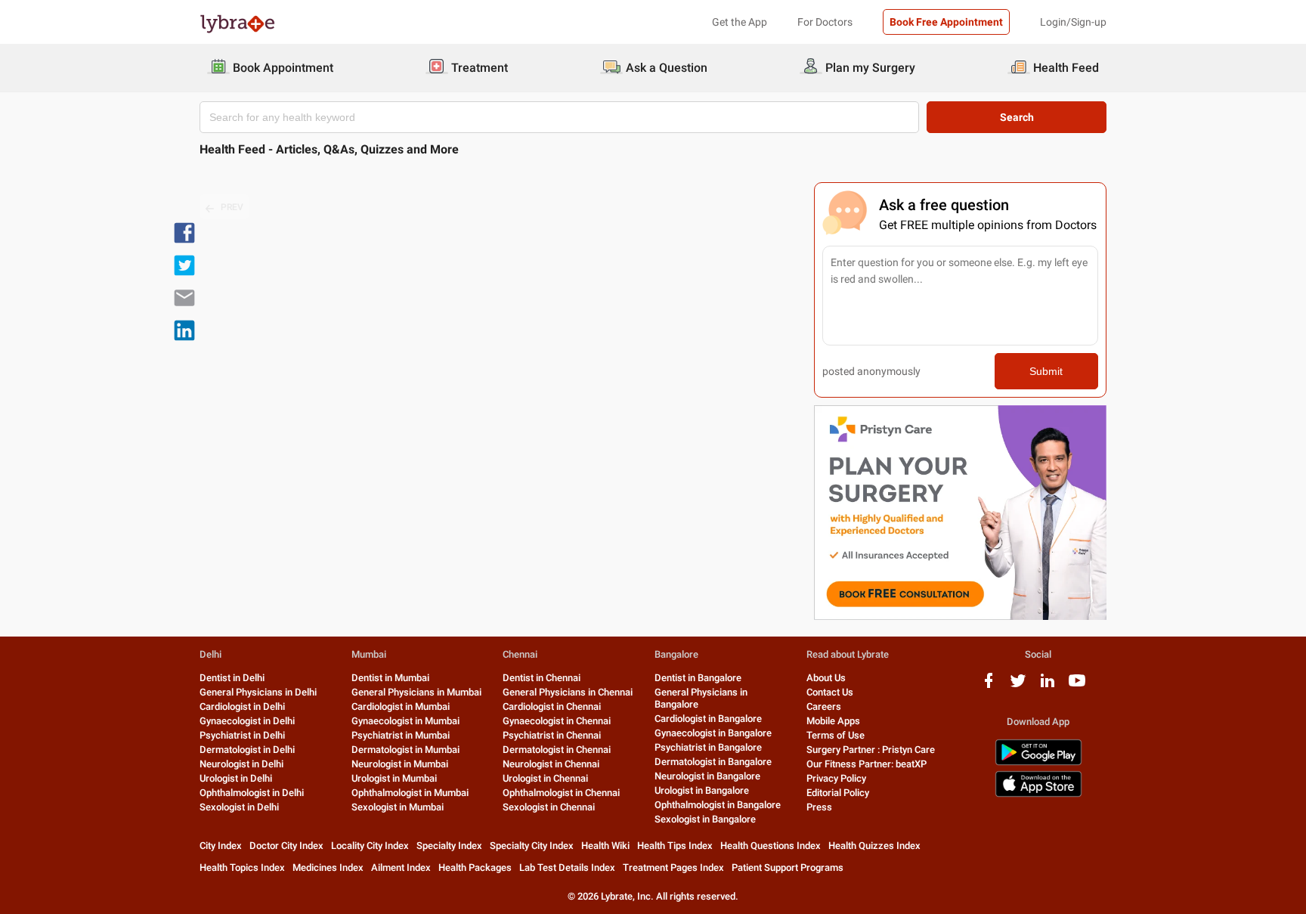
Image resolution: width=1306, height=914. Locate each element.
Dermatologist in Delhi (247, 749)
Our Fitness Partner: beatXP (866, 764)
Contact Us (829, 692)
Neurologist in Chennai (551, 764)
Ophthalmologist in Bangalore (718, 804)
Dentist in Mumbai (390, 677)
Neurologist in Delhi (241, 764)
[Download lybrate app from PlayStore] (1038, 762)
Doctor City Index (286, 845)
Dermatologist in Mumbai (405, 749)
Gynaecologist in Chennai (557, 721)
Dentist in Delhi (232, 677)
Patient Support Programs (787, 867)
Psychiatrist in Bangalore (708, 747)
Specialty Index (449, 845)
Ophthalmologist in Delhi (252, 792)
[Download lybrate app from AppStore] (1038, 794)
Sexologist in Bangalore (705, 819)
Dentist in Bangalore (698, 677)
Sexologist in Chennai (549, 807)
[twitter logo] (1018, 686)
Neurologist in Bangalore (707, 776)
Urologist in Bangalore (702, 790)
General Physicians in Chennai (568, 692)
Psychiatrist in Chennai (552, 735)
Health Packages (475, 867)
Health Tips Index (675, 845)
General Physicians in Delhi (258, 692)
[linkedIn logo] (1047, 686)
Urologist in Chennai (545, 778)
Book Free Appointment (946, 22)
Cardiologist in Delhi (242, 706)
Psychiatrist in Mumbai (400, 735)
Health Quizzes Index (874, 845)
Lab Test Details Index (567, 867)
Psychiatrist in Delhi (242, 735)
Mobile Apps (833, 721)
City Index (221, 845)
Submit (1046, 371)
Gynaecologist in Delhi (247, 721)
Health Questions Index (770, 845)
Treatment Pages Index (673, 867)
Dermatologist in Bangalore (713, 761)
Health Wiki (605, 845)
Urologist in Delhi (236, 778)
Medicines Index (328, 867)
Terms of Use (835, 735)
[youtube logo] (1077, 686)
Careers (823, 706)
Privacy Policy (836, 778)
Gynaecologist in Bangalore (713, 733)
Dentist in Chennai (541, 677)
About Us (826, 677)
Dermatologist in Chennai (557, 749)
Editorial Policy (837, 792)
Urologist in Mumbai (394, 778)
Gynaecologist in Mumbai (405, 721)
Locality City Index (370, 845)
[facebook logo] (989, 686)
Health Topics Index (242, 867)
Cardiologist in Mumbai (400, 706)
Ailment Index (401, 867)
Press (819, 807)
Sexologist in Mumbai (397, 807)
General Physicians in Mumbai (416, 692)
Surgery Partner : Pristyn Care (870, 749)
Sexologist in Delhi (239, 807)
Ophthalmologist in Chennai (561, 792)
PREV (232, 207)
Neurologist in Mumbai (399, 764)
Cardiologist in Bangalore (708, 718)
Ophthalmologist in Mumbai (410, 792)
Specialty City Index (532, 845)
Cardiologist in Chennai (552, 706)
